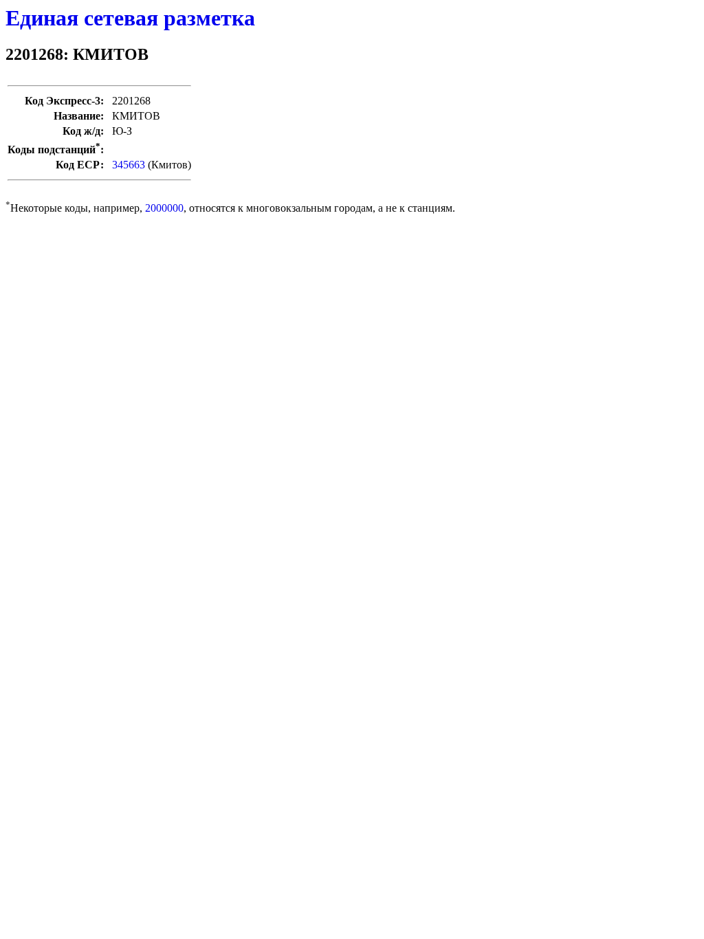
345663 (128, 164)
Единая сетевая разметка (130, 17)
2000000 (164, 208)
